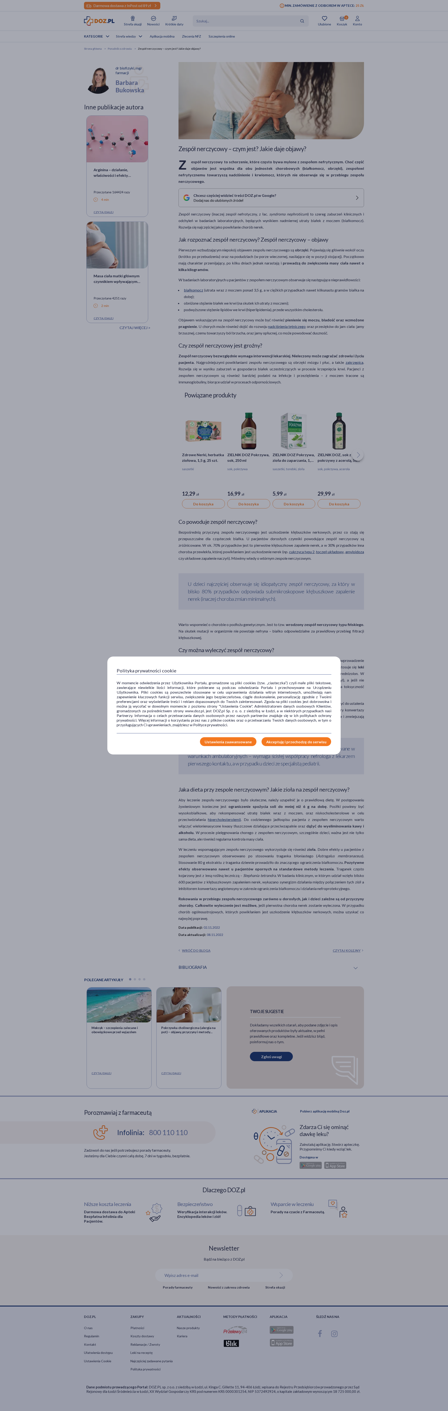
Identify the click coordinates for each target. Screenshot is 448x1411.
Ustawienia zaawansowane (228, 742)
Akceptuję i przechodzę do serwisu (296, 742)
